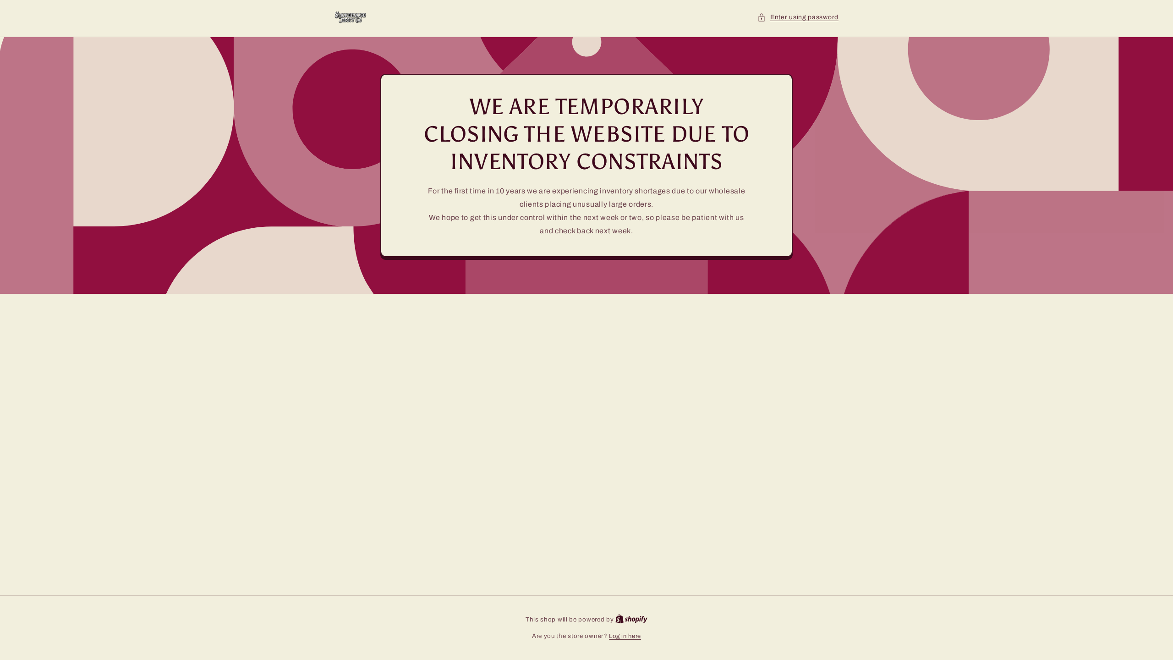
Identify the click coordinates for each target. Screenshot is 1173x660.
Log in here (625, 636)
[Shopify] (631, 619)
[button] (798, 17)
